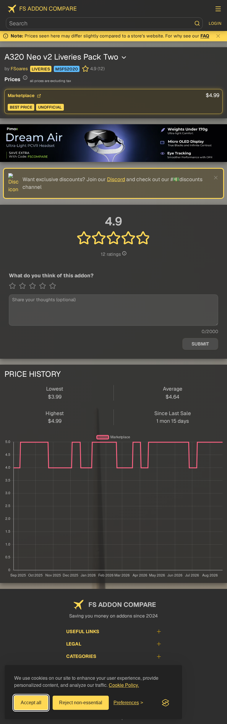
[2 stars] (24, 285)
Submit (200, 344)
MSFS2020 (66, 69)
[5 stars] (52, 285)
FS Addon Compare (48, 8)
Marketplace (22, 95)
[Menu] (218, 9)
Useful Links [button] (82, 631)
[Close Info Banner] (218, 36)
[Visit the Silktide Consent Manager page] (165, 703)
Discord (116, 179)
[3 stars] (34, 285)
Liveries (41, 69)
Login (215, 23)
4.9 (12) (97, 69)
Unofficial (50, 107)
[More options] (123, 57)
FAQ (204, 36)
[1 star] (14, 285)
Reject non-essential (80, 702)
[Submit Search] (197, 23)
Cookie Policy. (124, 685)
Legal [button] (73, 644)
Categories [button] (81, 656)
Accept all (31, 702)
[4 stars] (44, 285)
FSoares (19, 69)
